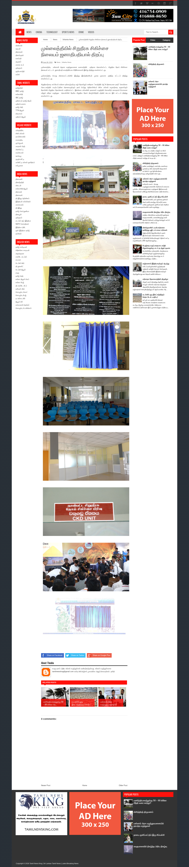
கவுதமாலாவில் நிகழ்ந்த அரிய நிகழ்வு (156, 212)
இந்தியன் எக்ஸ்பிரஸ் (23, 202)
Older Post (123, 785)
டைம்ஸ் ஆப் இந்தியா (23, 221)
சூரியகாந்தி (20, 71)
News (29, 32)
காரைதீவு (19, 140)
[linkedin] (164, 3)
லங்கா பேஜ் (20, 282)
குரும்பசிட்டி (20, 159)
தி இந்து (19, 208)
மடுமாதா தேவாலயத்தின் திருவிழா (155, 279)
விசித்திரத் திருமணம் (156, 64)
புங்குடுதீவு (19, 130)
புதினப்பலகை (21, 104)
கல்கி (18, 74)
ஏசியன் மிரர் (20, 289)
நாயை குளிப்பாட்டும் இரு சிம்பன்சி (155, 197)
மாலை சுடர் (20, 65)
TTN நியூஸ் (20, 110)
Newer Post (45, 785)
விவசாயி (19, 114)
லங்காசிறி (19, 94)
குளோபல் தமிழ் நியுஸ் (23, 101)
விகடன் (18, 186)
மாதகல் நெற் (20, 146)
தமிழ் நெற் (19, 276)
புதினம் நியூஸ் (21, 117)
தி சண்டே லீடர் (21, 286)
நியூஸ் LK (19, 302)
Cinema (39, 32)
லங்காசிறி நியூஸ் (22, 189)
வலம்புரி (18, 58)
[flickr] (153, 3)
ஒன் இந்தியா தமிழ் (23, 230)
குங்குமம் (19, 68)
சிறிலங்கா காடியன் (22, 250)
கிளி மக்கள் (20, 133)
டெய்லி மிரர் (20, 263)
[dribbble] (158, 3)
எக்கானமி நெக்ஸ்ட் (23, 305)
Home (84, 785)
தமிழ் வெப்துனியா (22, 211)
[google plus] (170, 3)
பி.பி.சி (18, 260)
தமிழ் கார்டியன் (21, 247)
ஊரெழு (18, 156)
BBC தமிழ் (20, 91)
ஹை (17, 273)
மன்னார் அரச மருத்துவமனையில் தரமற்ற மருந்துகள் (158, 83)
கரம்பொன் (20, 153)
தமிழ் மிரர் (19, 107)
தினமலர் (19, 192)
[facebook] (135, 3)
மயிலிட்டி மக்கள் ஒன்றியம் (25, 162)
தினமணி (19, 179)
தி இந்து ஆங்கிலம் (22, 198)
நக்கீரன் (19, 234)
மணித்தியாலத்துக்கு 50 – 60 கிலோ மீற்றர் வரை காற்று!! (150, 801)
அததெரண (20, 254)
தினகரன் (19, 52)
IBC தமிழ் (19, 98)
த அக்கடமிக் (20, 298)
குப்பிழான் (19, 143)
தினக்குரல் (20, 55)
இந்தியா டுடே (21, 227)
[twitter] (141, 3)
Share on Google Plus (101, 655)
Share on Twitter (77, 655)
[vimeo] (147, 3)
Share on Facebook (55, 655)
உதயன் (18, 49)
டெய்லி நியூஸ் (21, 270)
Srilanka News (66, 62)
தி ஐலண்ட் (20, 266)
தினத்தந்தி (20, 182)
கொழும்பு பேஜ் (21, 295)
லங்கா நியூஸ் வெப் (22, 279)
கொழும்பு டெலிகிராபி (23, 308)
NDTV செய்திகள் (22, 224)
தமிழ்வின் (19, 88)
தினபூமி (18, 214)
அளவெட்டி (20, 150)
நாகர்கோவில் (20, 137)
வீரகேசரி (19, 46)
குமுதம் (18, 62)
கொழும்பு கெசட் (22, 292)
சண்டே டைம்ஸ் (21, 257)
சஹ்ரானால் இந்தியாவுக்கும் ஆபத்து (156, 264)
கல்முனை (19, 166)
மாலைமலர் (20, 205)
